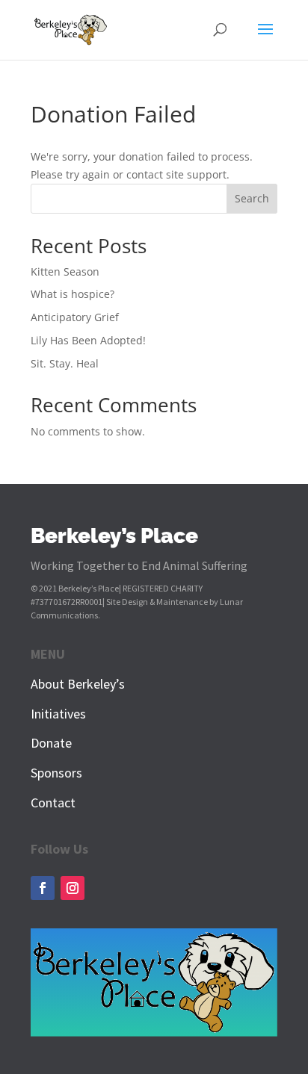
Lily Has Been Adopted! (88, 340)
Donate (51, 742)
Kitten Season (65, 271)
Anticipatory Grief (75, 317)
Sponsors (56, 772)
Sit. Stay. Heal (65, 363)
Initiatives (58, 713)
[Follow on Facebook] (43, 888)
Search (252, 198)
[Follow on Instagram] (72, 888)
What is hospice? (72, 294)
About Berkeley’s (78, 683)
